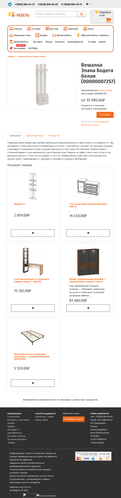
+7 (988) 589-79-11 (71, 4)
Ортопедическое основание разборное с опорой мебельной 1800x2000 (31, 356)
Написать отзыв (90, 125)
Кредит (102, 42)
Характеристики (34, 135)
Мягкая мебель (64, 35)
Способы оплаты (16, 436)
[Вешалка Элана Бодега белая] (42, 84)
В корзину (105, 114)
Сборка (48, 42)
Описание (15, 135)
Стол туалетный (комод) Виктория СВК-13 (88, 205)
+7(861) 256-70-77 (25, 4)
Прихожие (73, 29)
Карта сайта (41, 420)
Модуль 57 (19, 204)
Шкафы (43, 35)
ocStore (27, 487)
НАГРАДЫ (32, 48)
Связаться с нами (44, 416)
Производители (75, 42)
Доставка (37, 42)
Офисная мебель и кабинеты (95, 35)
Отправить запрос (74, 419)
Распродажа (20, 47)
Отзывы (92, 42)
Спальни (18, 29)
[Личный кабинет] (88, 4)
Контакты (59, 42)
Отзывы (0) (54, 135)
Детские (54, 29)
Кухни (90, 29)
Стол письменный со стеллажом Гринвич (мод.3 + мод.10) (31, 280)
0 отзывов (101, 121)
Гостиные (36, 29)
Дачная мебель (21, 42)
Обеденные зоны (22, 35)
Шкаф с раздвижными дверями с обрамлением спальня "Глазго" (87, 280)
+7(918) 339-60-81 (48, 4)
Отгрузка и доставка (18, 420)
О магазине (13, 416)
